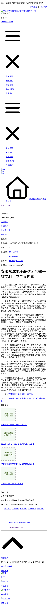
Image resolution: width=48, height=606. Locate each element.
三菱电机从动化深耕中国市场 (20, 394)
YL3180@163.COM (16, 527)
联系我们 (4, 234)
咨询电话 (4, 594)
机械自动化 (5, 205)
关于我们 (4, 222)
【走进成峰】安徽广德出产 (12, 484)
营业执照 (4, 558)
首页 (3, 577)
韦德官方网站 (35, 199)
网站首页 (33, 7)
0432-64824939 (7, 22)
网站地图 (4, 571)
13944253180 (13, 252)
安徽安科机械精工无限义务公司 (14, 425)
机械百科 (4, 226)
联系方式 (44, 7)
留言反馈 (4, 603)
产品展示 (4, 586)
